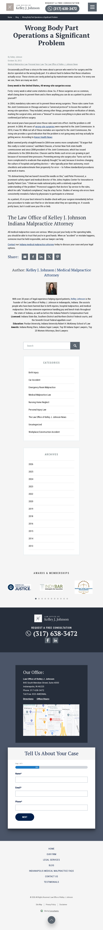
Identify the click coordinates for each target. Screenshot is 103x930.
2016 (31, 523)
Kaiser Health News (43, 137)
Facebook (33, 257)
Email (25, 257)
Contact (11, 244)
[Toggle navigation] (92, 7)
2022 (31, 494)
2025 (31, 471)
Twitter (49, 257)
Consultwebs (54, 911)
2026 (31, 464)
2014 (31, 538)
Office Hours (43, 699)
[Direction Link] (51, 706)
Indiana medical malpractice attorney (36, 244)
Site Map (39, 905)
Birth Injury (34, 372)
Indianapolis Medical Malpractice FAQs (51, 871)
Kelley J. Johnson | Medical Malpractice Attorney (58, 272)
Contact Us (51, 876)
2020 (31, 501)
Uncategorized (35, 424)
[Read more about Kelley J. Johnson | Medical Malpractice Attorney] (51, 283)
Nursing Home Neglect (39, 402)
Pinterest (57, 257)
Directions (28, 699)
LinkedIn (41, 257)
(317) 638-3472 (65, 8)
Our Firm (51, 854)
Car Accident (34, 380)
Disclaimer (63, 905)
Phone (18, 801)
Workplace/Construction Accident (44, 432)
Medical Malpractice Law (17, 64)
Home (10, 17)
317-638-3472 (37, 690)
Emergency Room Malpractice (42, 387)
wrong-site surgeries (45, 126)
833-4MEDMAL (39, 694)
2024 (31, 479)
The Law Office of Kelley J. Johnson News (61, 64)
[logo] (23, 4)
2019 (31, 508)
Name (18, 774)
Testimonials (51, 882)
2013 (31, 546)
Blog (17, 17)
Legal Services (51, 859)
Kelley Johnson (78, 298)
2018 (31, 516)
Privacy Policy (51, 905)
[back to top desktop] (51, 920)
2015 (31, 531)
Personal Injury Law (36, 64)
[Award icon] (19, 585)
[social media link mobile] (47, 640)
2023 (31, 486)
